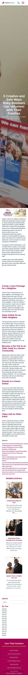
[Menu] (22, 3)
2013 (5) (4, 633)
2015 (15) (4, 629)
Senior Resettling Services (14, 661)
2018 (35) (4, 624)
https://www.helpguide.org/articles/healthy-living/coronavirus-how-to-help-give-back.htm (14, 453)
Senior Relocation (14, 650)
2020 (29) (4, 620)
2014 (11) (4, 631)
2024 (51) (4, 612)
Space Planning (14, 671)
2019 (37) (4, 622)
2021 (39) (4, 618)
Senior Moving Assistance (14, 654)
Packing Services (14, 657)
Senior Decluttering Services (14, 667)
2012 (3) (4, 635)
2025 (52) (4, 610)
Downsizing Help (14, 664)
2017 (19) (4, 626)
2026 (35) (4, 609)
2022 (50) (4, 616)
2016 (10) (4, 628)
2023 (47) (4, 614)
